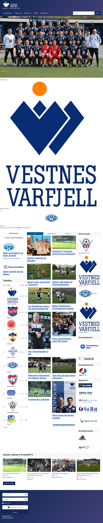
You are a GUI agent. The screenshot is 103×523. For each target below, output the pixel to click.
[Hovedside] (11, 13)
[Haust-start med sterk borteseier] (39, 271)
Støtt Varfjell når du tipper (13, 272)
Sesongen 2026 (8, 477)
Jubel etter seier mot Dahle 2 (60, 473)
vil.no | (8, 237)
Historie (26, 13)
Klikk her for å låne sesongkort (12, 258)
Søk (98, 13)
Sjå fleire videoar (9, 483)
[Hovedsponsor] (89, 346)
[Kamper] (21, 13)
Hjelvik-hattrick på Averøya (36, 259)
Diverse (31, 479)
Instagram (19, 237)
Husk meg (7, 503)
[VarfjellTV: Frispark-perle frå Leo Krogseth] (64, 242)
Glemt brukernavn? (7, 518)
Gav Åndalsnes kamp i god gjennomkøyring (38, 307)
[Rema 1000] (85, 393)
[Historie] (30, 13)
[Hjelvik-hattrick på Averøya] (39, 245)
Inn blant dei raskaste (38, 399)
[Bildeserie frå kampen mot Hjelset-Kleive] (39, 365)
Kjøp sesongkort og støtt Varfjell (13, 254)
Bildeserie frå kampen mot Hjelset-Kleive (38, 376)
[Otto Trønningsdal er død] (39, 330)
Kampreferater (51, 233)
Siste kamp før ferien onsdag (63, 416)
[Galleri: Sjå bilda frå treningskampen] (64, 271)
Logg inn (15, 512)
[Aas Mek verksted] (83, 372)
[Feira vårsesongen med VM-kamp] (64, 324)
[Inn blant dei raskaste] (39, 389)
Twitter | (13, 237)
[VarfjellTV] (47, 13)
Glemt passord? (6, 516)
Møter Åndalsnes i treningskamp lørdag (63, 307)
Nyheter (68, 233)
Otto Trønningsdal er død (37, 352)
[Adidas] (82, 437)
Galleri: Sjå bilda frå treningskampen (62, 283)
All (35, 233)
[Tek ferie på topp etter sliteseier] (64, 365)
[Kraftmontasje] (88, 400)
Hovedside (7, 13)
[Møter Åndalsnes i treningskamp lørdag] (64, 295)
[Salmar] (88, 409)
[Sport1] (84, 447)
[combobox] (84, 13)
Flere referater (69, 425)
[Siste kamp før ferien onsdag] (64, 397)
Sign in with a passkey (16, 507)
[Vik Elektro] (89, 421)
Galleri (36, 13)
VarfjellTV (43, 13)
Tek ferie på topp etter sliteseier (63, 376)
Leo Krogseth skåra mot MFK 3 (12, 473)
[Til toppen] (100, 520)
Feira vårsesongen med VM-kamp (61, 340)
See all (5, 427)
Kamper (17, 13)
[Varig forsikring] (86, 358)
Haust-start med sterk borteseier (38, 283)
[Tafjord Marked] (85, 385)
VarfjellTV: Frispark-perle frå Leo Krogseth (63, 252)
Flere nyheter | (58, 425)
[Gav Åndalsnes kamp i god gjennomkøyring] (39, 295)
